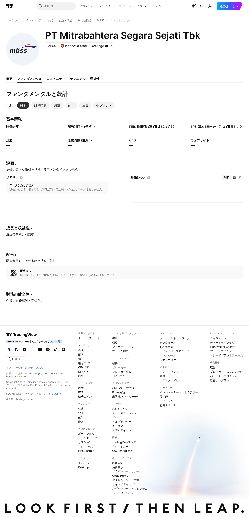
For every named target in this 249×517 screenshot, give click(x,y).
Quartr (57, 393)
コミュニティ (106, 6)
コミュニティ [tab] (56, 79)
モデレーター (168, 359)
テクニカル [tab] (78, 79)
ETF (80, 354)
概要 (115, 363)
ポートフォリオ (87, 433)
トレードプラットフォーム (226, 355)
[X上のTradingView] (9, 349)
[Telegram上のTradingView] (48, 349)
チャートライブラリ (222, 342)
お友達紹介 (166, 346)
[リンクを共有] (239, 105)
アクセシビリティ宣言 (125, 480)
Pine (81, 376)
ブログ (116, 417)
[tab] (23, 105)
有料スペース (168, 405)
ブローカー (143, 6)
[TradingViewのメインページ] (9, 6)
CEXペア (83, 367)
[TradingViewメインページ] (21, 334)
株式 (81, 350)
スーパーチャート (89, 338)
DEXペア (83, 371)
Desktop (83, 467)
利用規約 (117, 462)
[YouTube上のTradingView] (24, 349)
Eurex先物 (118, 392)
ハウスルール (168, 355)
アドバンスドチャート (223, 351)
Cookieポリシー (122, 475)
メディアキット (121, 430)
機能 (115, 338)
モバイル (83, 462)
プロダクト (86, 6)
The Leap (118, 376)
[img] (106, 46)
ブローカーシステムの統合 (226, 371)
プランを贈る (120, 351)
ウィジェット (218, 338)
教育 (162, 376)
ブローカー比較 (121, 371)
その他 (159, 6)
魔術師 (164, 396)
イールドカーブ (87, 437)
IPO (80, 421)
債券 (81, 358)
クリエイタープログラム (175, 351)
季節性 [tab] (95, 79)
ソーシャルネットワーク (175, 338)
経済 (81, 408)
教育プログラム (219, 380)
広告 (213, 367)
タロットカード (121, 446)
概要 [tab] (9, 79)
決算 (81, 413)
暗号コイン (85, 363)
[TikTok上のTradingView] (55, 349)
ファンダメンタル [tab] (29, 79)
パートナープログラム (223, 376)
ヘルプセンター (121, 421)
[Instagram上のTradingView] (32, 349)
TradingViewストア (124, 442)
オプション (85, 442)
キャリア (117, 425)
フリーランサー (169, 401)
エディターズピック (172, 380)
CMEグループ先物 (123, 388)
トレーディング (169, 371)
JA (200, 6)
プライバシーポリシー (125, 471)
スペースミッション (124, 413)
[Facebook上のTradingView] (16, 349)
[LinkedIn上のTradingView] (40, 349)
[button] (95, 6)
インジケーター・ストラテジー (179, 392)
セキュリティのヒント (125, 484)
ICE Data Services (33, 367)
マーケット (125, 6)
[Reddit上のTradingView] (63, 349)
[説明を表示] (21, 177)
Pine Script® (86, 450)
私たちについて (121, 408)
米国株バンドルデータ (125, 396)
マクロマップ (86, 446)
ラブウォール (168, 342)
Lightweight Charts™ (223, 346)
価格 (115, 342)
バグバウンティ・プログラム (130, 488)
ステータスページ (123, 492)
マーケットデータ (123, 346)
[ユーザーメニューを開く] (210, 6)
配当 (81, 417)
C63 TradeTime (122, 450)
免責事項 (117, 467)
